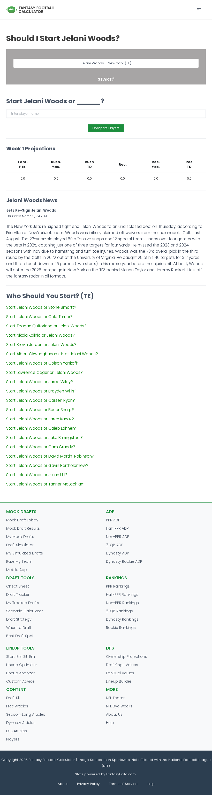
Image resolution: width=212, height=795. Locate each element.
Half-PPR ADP (117, 528)
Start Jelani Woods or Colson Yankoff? (42, 363)
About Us (114, 714)
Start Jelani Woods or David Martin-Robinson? (50, 456)
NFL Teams (115, 697)
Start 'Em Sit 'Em (20, 656)
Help (110, 722)
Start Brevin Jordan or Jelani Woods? (41, 344)
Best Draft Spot (20, 635)
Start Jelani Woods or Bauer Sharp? (40, 409)
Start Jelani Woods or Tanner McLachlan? (46, 484)
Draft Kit (13, 697)
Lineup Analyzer (20, 673)
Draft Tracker (17, 594)
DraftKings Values (122, 664)
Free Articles (17, 706)
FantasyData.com (121, 774)
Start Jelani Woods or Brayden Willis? (41, 391)
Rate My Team (19, 561)
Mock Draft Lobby (22, 520)
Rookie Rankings (121, 627)
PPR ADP (113, 520)
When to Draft (18, 627)
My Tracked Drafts (22, 602)
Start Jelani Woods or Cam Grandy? (40, 447)
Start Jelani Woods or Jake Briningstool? (44, 437)
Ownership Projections (126, 656)
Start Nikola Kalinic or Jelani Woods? (40, 335)
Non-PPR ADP (117, 536)
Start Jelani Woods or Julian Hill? (36, 474)
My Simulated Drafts (24, 553)
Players (12, 739)
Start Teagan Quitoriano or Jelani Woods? (46, 326)
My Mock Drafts (20, 536)
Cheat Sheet (17, 586)
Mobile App (16, 569)
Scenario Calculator (24, 611)
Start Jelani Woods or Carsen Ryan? (40, 400)
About (63, 783)
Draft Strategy (19, 619)
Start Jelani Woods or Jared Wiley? (39, 381)
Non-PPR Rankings (122, 602)
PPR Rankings (118, 586)
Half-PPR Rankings (122, 594)
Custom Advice (20, 681)
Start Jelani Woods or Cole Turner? (39, 316)
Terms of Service (123, 783)
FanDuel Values (120, 673)
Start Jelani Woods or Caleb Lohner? (41, 428)
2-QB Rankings (119, 611)
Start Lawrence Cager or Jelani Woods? (44, 372)
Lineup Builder (118, 681)
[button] (199, 10)
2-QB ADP (114, 544)
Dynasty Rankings (122, 619)
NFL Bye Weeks (119, 706)
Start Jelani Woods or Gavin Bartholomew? (47, 465)
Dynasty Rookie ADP (124, 561)
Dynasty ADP (117, 553)
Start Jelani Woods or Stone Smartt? (41, 307)
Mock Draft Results (23, 528)
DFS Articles (16, 731)
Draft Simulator (20, 544)
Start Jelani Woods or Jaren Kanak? (40, 419)
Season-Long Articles (25, 714)
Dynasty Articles (20, 722)
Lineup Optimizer (21, 664)
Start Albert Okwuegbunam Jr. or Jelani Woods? (52, 354)
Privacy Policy (88, 783)
